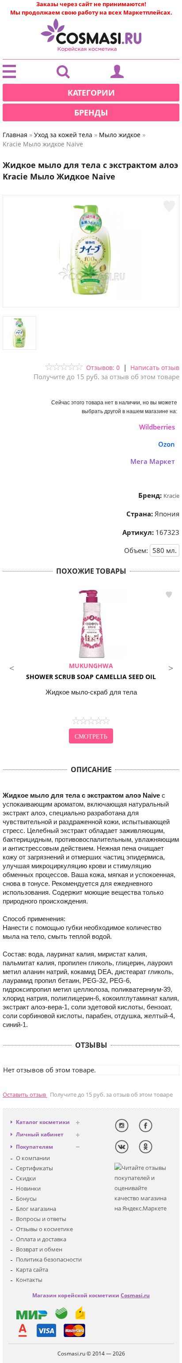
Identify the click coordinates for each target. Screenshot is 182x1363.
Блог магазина (36, 1209)
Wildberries (157, 426)
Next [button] (170, 667)
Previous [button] (11, 667)
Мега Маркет (152, 461)
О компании (33, 1158)
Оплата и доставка (41, 1239)
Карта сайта (32, 1269)
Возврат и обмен (39, 1249)
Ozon (166, 444)
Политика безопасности (49, 1259)
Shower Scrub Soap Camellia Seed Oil (91, 671)
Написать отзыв (154, 367)
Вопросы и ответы (41, 1219)
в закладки (169, 595)
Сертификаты (34, 1168)
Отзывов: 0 (103, 367)
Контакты (29, 1280)
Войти (117, 73)
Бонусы (26, 1198)
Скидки (26, 1178)
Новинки (28, 1188)
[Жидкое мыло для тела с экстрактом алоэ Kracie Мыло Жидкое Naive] (91, 298)
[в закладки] (169, 206)
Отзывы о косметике (44, 1229)
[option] (91, 667)
